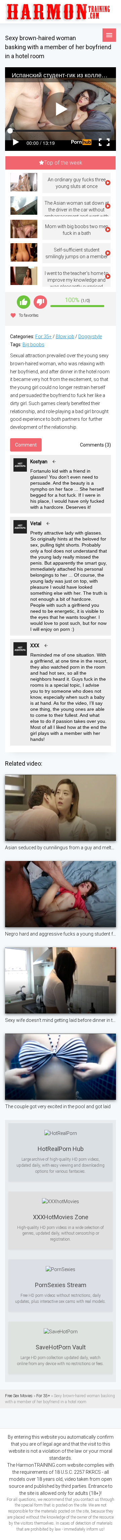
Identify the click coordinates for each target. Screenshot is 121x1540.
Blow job (65, 336)
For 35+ (43, 336)
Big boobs (33, 344)
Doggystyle (90, 336)
